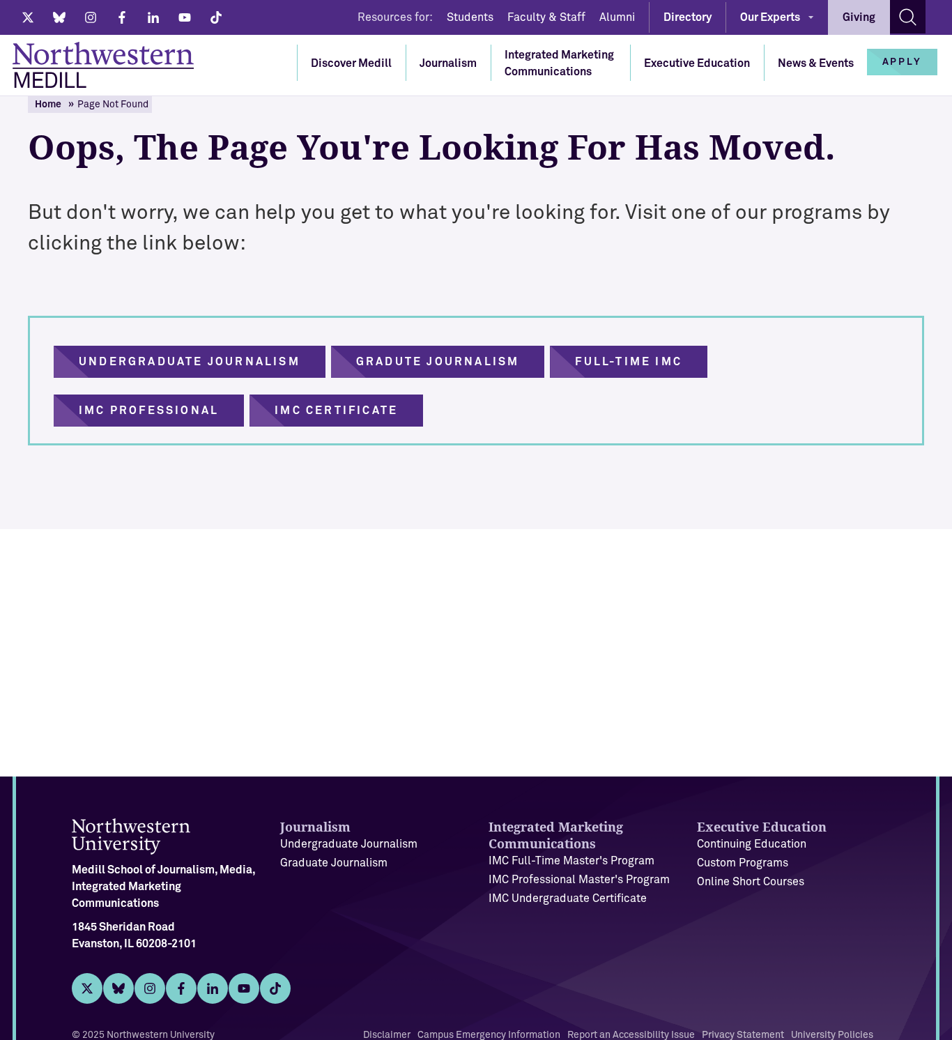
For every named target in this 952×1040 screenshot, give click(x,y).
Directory (687, 17)
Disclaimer (386, 1035)
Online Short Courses (750, 881)
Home (48, 104)
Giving (859, 17)
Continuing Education (751, 844)
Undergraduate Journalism (348, 844)
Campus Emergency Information (488, 1035)
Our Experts (770, 17)
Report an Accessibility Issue (631, 1035)
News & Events (816, 63)
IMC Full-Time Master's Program (571, 860)
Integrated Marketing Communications (559, 63)
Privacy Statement (743, 1035)
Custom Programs (742, 863)
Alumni (617, 17)
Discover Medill (351, 63)
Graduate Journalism (333, 863)
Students (470, 17)
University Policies (832, 1035)
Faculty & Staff (546, 17)
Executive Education (697, 63)
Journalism (448, 63)
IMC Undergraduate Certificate (568, 898)
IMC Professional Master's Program (579, 879)
